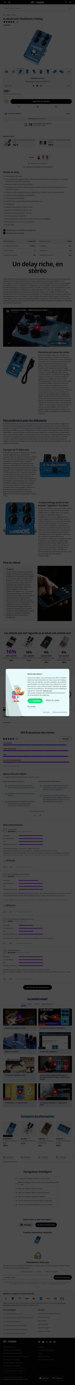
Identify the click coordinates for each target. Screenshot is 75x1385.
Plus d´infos (32, 706)
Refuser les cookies (52, 700)
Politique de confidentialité (59, 712)
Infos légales (46, 712)
